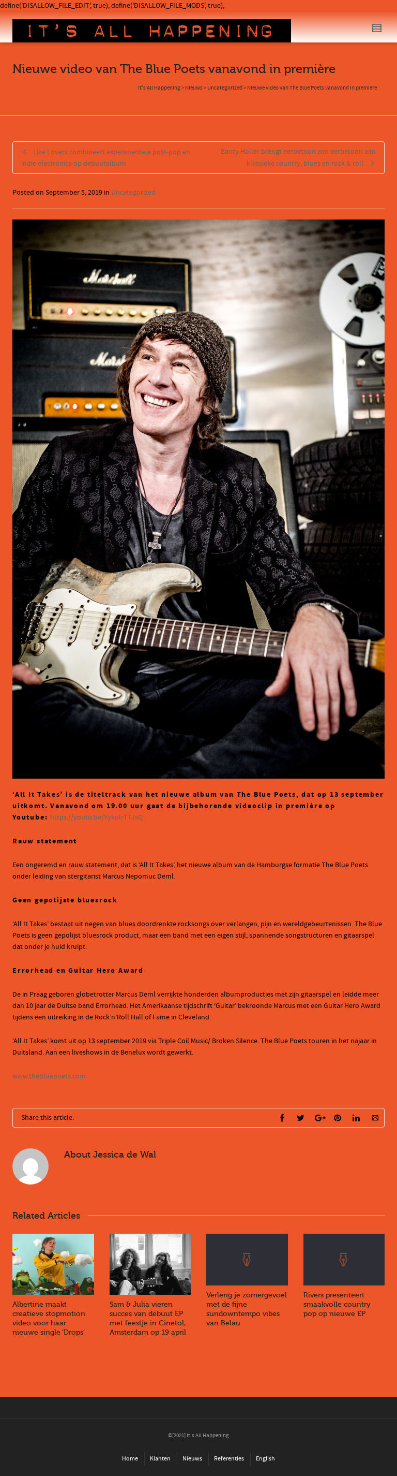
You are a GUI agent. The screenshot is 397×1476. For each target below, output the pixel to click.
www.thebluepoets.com (49, 1076)
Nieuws (192, 1459)
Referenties (229, 1459)
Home (130, 1459)
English (265, 1459)
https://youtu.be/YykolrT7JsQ (96, 817)
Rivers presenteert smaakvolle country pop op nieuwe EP (337, 1304)
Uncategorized (133, 192)
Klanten (160, 1459)
